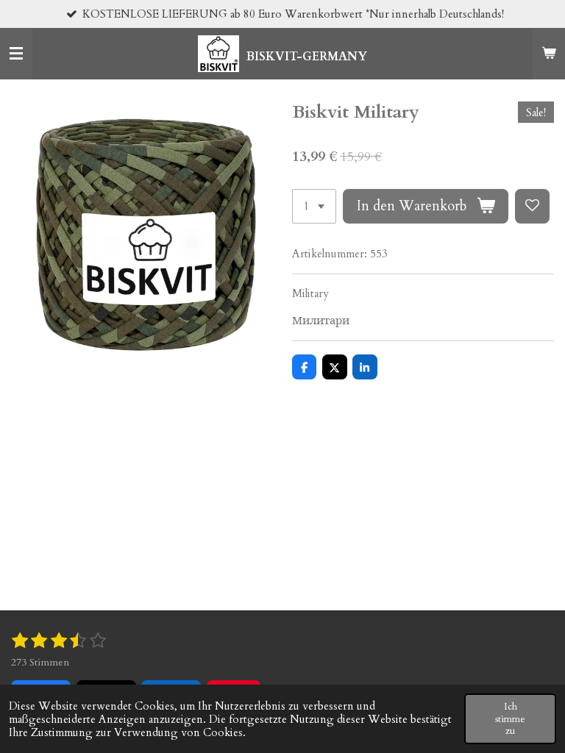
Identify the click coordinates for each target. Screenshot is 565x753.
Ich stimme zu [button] (510, 718)
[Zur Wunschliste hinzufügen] (532, 206)
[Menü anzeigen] (16, 53)
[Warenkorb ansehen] (549, 53)
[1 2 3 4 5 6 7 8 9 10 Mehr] (314, 206)
